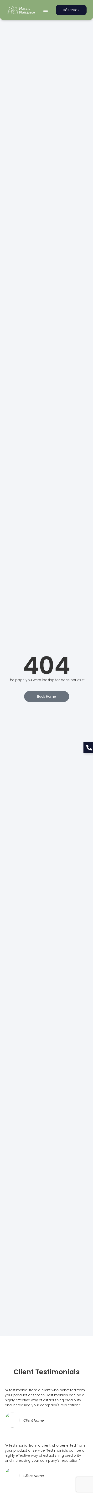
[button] (45, 10)
